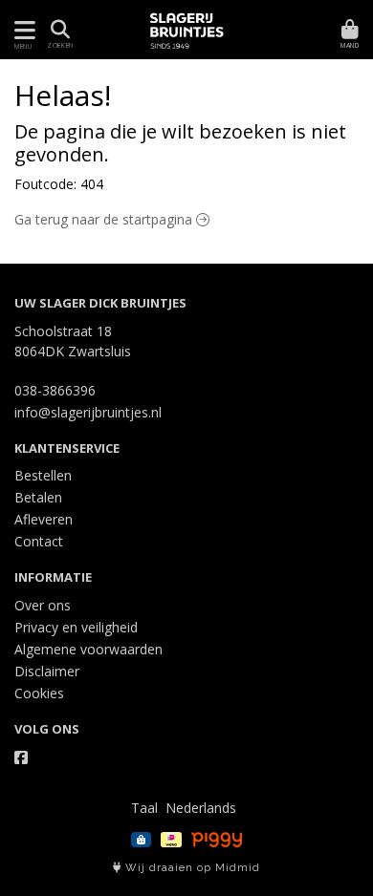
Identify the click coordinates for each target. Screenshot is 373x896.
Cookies (39, 693)
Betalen (38, 497)
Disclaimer (46, 671)
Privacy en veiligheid (76, 627)
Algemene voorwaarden (88, 649)
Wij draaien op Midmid (190, 868)
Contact (38, 541)
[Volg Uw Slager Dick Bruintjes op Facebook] (21, 757)
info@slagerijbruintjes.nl (88, 412)
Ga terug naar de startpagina (105, 219)
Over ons (42, 605)
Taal (144, 808)
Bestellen (43, 475)
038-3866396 (55, 390)
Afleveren (43, 519)
